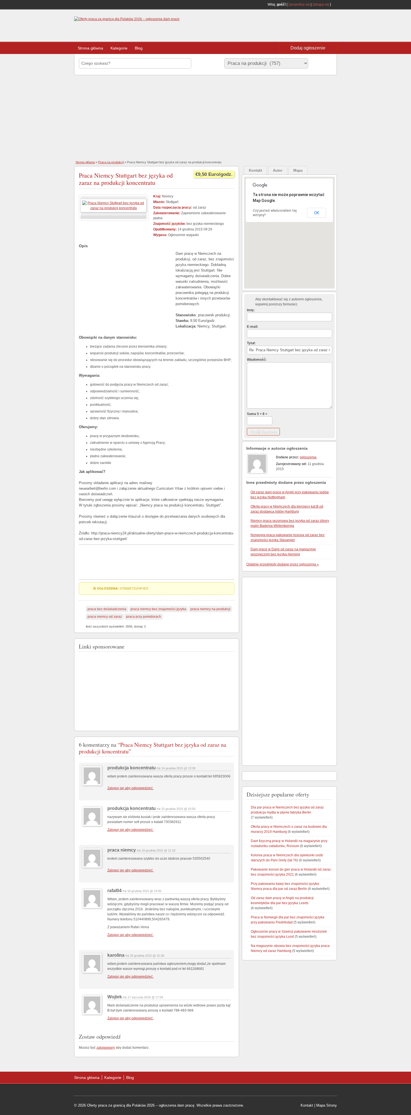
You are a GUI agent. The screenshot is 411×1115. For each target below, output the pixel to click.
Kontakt (307, 1105)
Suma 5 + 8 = (257, 414)
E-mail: (252, 327)
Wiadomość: (257, 360)
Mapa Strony (326, 1105)
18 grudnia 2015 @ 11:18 (158, 850)
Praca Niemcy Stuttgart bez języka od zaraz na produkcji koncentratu (126, 179)
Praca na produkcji (111, 162)
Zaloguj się (320, 4)
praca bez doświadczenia (107, 609)
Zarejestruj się (299, 4)
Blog (139, 48)
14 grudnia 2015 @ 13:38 (178, 768)
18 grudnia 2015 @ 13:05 (144, 891)
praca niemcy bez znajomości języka (158, 609)
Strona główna (90, 48)
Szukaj (321, 63)
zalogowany (105, 1048)
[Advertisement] (292, 26)
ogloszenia (308, 457)
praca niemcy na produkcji (210, 609)
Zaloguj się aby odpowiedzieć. (130, 788)
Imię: (251, 310)
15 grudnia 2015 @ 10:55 (178, 808)
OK (316, 213)
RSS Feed (334, 4)
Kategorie (118, 48)
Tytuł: (251, 343)
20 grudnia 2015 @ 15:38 (147, 955)
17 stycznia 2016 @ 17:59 (145, 997)
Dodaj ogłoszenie (307, 48)
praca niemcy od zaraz (105, 617)
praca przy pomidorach (143, 617)
